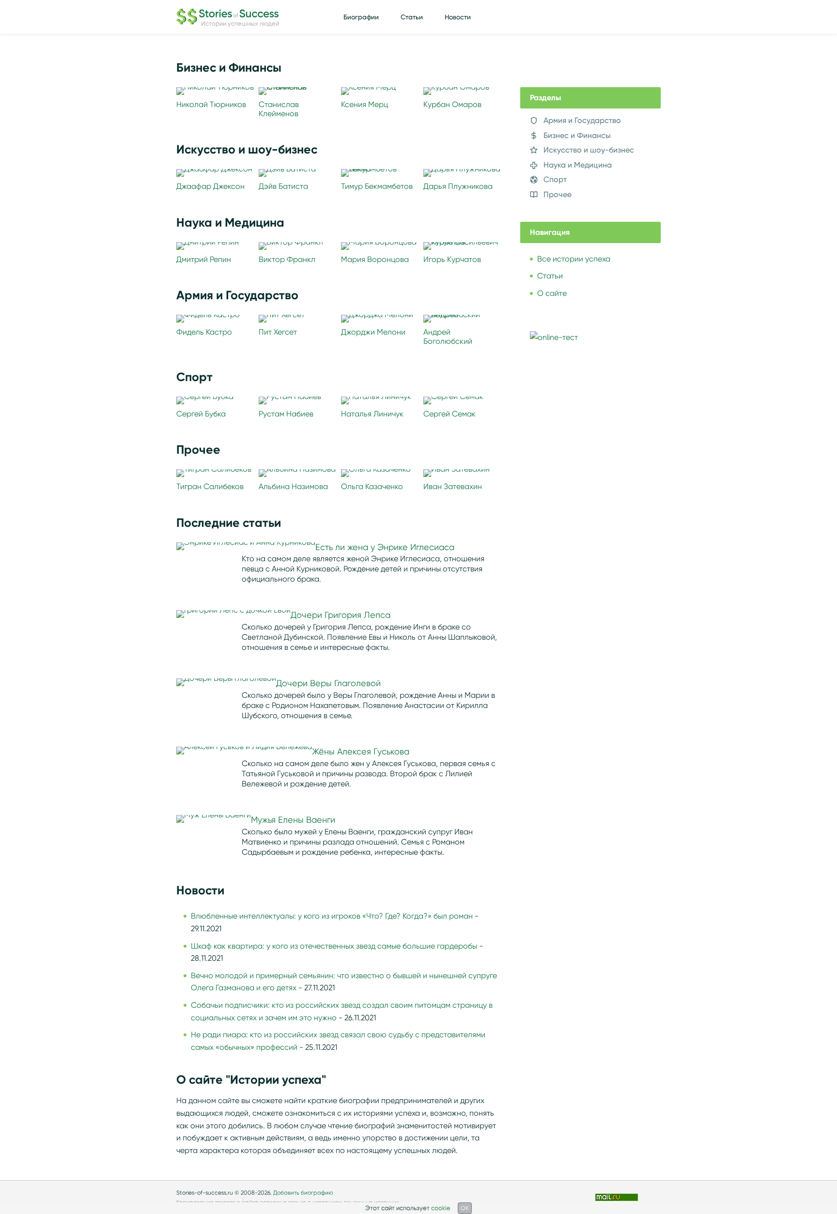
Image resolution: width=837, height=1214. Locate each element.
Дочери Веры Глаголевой (328, 683)
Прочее (557, 194)
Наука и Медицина (577, 164)
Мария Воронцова (375, 259)
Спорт (555, 179)
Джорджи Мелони (373, 332)
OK (465, 1208)
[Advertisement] (593, 525)
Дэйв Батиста (283, 186)
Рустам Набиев (286, 413)
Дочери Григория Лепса (340, 615)
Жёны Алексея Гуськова (360, 751)
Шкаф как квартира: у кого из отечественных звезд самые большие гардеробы (334, 946)
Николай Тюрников (211, 104)
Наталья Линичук (372, 413)
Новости (458, 17)
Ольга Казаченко (372, 486)
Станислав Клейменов (279, 109)
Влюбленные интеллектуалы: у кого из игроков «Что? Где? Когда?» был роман (332, 916)
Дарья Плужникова (458, 186)
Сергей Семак (449, 413)
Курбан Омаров (452, 104)
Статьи (412, 17)
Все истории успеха (573, 258)
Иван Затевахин (452, 486)
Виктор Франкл (287, 259)
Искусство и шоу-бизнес (588, 149)
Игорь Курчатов (452, 259)
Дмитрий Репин (203, 259)
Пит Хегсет (278, 332)
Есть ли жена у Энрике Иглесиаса (384, 547)
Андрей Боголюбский (447, 336)
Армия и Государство (582, 120)
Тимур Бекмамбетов (377, 186)
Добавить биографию (303, 1192)
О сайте (552, 293)
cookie (440, 1208)
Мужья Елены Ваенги (293, 819)
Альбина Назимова (293, 486)
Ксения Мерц (364, 104)
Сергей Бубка (201, 413)
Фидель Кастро (204, 332)
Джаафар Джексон (210, 186)
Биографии (361, 17)
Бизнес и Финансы (577, 135)
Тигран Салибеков (210, 486)
